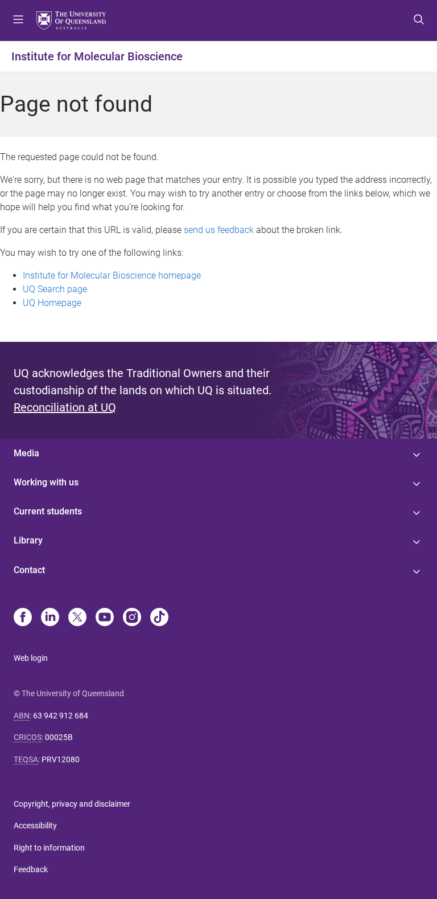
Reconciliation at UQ (65, 407)
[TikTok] (159, 618)
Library (28, 540)
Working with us (46, 482)
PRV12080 (61, 759)
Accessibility (35, 825)
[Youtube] (105, 618)
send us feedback (219, 229)
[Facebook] (23, 618)
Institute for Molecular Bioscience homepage (112, 275)
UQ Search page (55, 289)
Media (26, 453)
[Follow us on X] (77, 618)
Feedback (31, 869)
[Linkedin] (50, 618)
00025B (59, 737)
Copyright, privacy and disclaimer (72, 803)
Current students (48, 511)
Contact (29, 570)
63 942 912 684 (60, 715)
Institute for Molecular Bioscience (97, 56)
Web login (31, 658)
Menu (18, 20)
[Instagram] (132, 618)
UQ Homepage (52, 302)
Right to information (49, 847)
